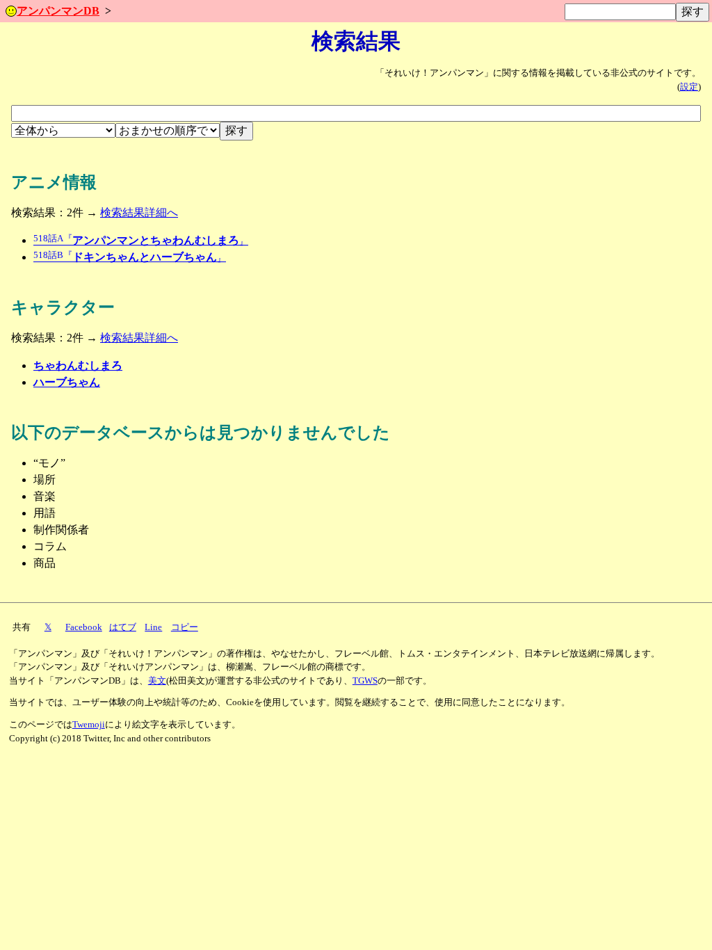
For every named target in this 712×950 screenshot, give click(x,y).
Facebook (83, 627)
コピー (184, 627)
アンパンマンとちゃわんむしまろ (140, 240)
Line (153, 627)
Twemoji (88, 725)
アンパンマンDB (58, 11)
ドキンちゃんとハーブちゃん (129, 257)
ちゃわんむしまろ (77, 365)
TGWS (365, 681)
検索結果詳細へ (139, 212)
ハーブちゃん (66, 382)
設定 (689, 87)
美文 (157, 681)
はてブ (122, 627)
